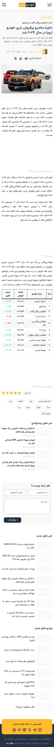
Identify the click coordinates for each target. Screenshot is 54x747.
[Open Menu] (49, 5)
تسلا (48, 407)
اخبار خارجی (46, 17)
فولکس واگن (46, 413)
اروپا (31, 401)
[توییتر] (15, 58)
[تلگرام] (26, 58)
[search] (4, 5)
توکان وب (9, 743)
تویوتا (38, 407)
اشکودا (20, 401)
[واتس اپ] (20, 58)
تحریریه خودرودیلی (35, 51)
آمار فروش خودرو (44, 401)
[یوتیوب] (18, 729)
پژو (11, 401)
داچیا (28, 407)
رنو (19, 407)
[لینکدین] (14, 729)
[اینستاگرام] (39, 729)
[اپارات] (23, 729)
